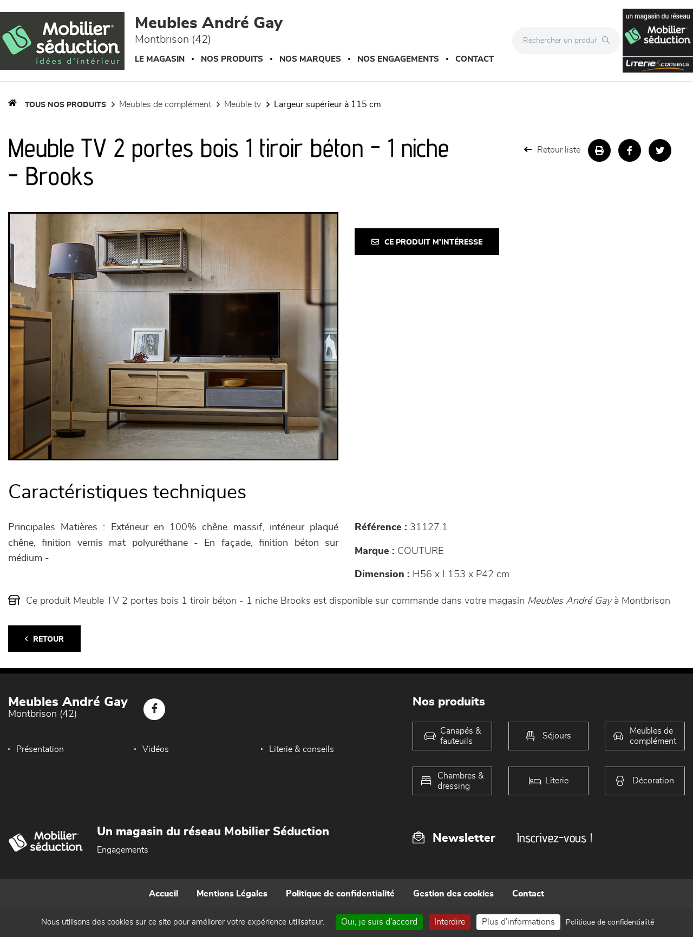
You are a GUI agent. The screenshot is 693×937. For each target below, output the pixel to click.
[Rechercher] (608, 40)
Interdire (449, 922)
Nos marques (310, 59)
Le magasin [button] (160, 59)
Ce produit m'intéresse (433, 242)
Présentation (40, 749)
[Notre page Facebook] (154, 709)
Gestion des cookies (453, 893)
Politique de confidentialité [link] (610, 922)
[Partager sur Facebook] (629, 150)
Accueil (163, 893)
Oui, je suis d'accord (379, 922)
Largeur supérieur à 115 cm (327, 104)
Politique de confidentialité (340, 893)
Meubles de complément (165, 104)
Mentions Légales (232, 893)
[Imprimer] (599, 150)
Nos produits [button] (232, 59)
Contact (474, 59)
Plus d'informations (518, 922)
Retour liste (558, 150)
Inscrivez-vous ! (554, 838)
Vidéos (155, 749)
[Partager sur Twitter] (660, 150)
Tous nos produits (65, 105)
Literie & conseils (301, 749)
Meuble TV (242, 104)
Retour (48, 639)
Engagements (122, 850)
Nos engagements (398, 59)
